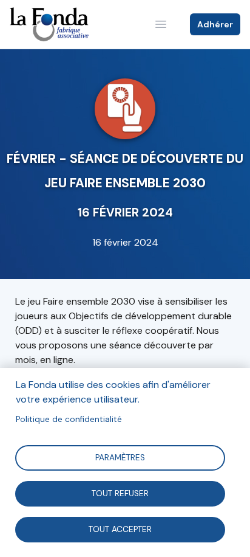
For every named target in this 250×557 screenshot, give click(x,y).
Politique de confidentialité (69, 419)
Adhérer (215, 24)
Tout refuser (120, 493)
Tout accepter (120, 529)
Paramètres (120, 457)
